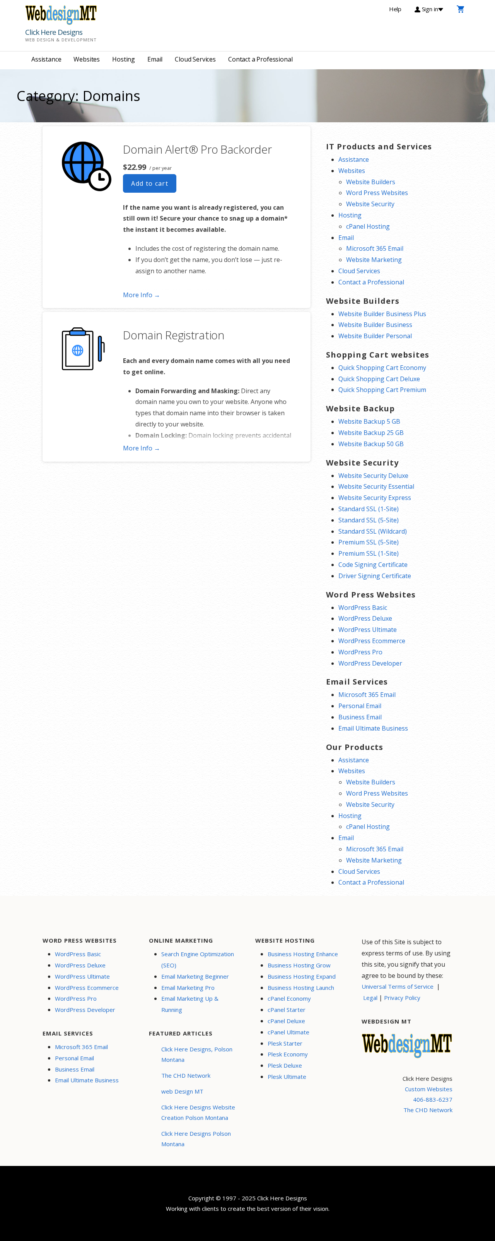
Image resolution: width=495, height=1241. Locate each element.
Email (154, 59)
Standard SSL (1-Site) (368, 509)
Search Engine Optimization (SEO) (197, 959)
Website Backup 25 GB (371, 432)
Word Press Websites (377, 192)
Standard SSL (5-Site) (368, 520)
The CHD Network (185, 1075)
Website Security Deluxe (373, 475)
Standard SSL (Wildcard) (372, 531)
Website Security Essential (376, 486)
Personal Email (359, 706)
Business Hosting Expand (302, 976)
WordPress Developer (370, 663)
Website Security (370, 204)
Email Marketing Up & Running (189, 1004)
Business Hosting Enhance (303, 954)
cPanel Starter (287, 1009)
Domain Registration (173, 334)
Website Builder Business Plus (382, 314)
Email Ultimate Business (373, 728)
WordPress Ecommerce (371, 641)
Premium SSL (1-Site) (368, 553)
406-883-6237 (432, 1099)
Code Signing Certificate (373, 564)
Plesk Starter (285, 1043)
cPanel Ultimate (288, 1032)
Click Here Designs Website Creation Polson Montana (198, 1112)
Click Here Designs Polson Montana (196, 1139)
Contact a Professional (260, 59)
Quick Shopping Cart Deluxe (379, 379)
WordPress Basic (362, 607)
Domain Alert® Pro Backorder (197, 149)
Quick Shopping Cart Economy (382, 367)
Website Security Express (374, 497)
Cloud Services (195, 59)
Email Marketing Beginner (195, 976)
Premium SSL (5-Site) (368, 542)
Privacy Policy (402, 997)
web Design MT (182, 1091)
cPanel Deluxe (286, 1021)
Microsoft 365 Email (374, 248)
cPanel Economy (289, 998)
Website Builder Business (375, 324)
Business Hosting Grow (299, 965)
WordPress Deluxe (365, 618)
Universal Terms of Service (398, 986)
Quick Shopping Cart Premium (382, 389)
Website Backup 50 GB (371, 444)
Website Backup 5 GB (369, 421)
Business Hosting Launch (301, 987)
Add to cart (149, 183)
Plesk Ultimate (287, 1076)
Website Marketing (374, 259)
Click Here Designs (53, 32)
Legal (370, 997)
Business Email (360, 717)
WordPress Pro (360, 652)
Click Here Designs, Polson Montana (196, 1054)
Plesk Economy (288, 1054)
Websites (86, 59)
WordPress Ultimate (367, 629)
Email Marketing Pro (188, 987)
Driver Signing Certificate (374, 576)
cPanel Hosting (368, 226)
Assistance (46, 59)
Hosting (123, 59)
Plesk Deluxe (285, 1065)
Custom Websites (428, 1089)
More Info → (141, 295)
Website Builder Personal (375, 336)
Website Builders (370, 182)
